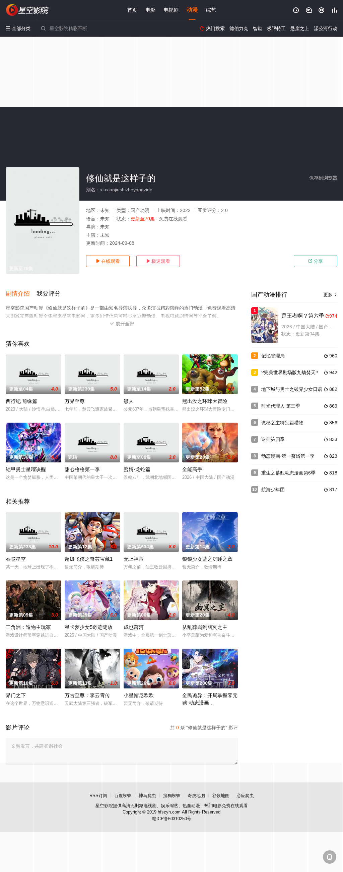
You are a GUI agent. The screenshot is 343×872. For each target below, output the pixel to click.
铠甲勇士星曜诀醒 (26, 469)
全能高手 (192, 469)
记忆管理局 (273, 355)
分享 (315, 261)
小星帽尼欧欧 (139, 695)
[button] (21, 294)
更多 (330, 294)
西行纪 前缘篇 (21, 401)
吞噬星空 (16, 559)
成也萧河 (134, 627)
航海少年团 (273, 489)
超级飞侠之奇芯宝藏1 (89, 559)
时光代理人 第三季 (280, 406)
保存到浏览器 (323, 178)
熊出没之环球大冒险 (204, 401)
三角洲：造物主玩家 (28, 627)
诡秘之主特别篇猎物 (282, 422)
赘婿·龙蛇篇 (137, 469)
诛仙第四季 (273, 439)
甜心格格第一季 (82, 469)
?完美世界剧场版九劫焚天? (289, 372)
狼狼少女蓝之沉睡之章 (207, 559)
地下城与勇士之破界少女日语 (291, 389)
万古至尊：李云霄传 (87, 695)
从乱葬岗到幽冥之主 (204, 627)
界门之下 (16, 695)
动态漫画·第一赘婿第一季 (288, 456)
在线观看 (108, 261)
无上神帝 (134, 559)
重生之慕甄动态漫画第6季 (288, 472)
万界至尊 (75, 401)
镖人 (129, 401)
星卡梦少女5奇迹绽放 (89, 627)
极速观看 (158, 261)
